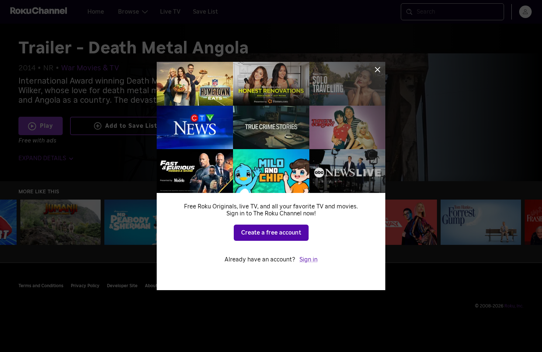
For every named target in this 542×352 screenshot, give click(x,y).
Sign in (308, 260)
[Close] (377, 69)
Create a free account (271, 233)
